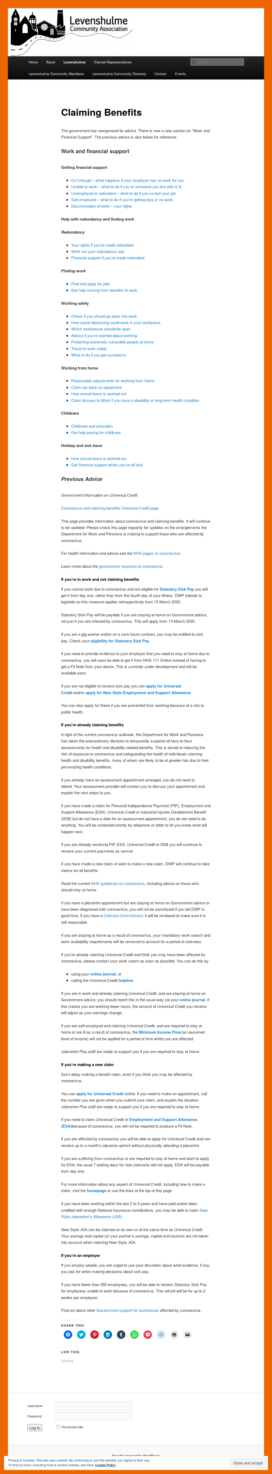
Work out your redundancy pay (98, 251)
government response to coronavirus (131, 566)
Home (33, 62)
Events (180, 73)
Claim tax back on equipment (96, 387)
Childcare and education (92, 426)
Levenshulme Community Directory (119, 73)
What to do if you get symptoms (98, 355)
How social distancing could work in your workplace (115, 322)
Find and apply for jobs (90, 283)
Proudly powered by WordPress (136, 1455)
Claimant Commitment (123, 915)
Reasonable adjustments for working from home (112, 380)
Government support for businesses (127, 1310)
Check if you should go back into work (104, 316)
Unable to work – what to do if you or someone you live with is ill (126, 186)
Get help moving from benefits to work (104, 290)
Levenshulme (74, 62)
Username (34, 1405)
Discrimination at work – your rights (101, 206)
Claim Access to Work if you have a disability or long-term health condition (135, 400)
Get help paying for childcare (96, 432)
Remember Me (72, 1427)
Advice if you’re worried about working (104, 335)
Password (34, 1416)
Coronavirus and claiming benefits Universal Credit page (110, 508)
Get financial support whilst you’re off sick (107, 464)
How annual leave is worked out (98, 393)
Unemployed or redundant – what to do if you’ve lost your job (123, 193)
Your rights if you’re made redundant (102, 245)
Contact (161, 73)
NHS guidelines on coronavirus (118, 883)
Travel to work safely (89, 348)
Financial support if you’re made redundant (107, 257)
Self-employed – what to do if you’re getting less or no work (122, 199)
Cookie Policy (105, 1465)
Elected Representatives (113, 62)
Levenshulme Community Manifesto (56, 73)
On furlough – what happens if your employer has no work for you (127, 180)
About (50, 62)
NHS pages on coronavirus (156, 553)
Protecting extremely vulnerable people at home (112, 342)
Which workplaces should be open (100, 329)
